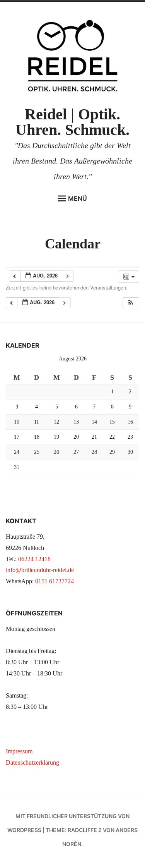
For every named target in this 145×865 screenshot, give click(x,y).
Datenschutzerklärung (32, 762)
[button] (130, 303)
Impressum (19, 751)
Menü (77, 198)
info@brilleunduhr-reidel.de (40, 570)
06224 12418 (34, 559)
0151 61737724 (54, 581)
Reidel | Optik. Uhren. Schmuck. (72, 121)
